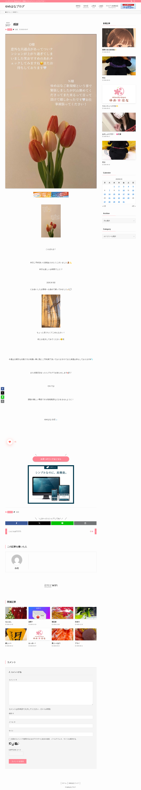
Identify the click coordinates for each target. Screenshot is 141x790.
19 (133, 194)
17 (124, 194)
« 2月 (104, 206)
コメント (13, 680)
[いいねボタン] (10, 442)
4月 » (134, 206)
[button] (16, 523)
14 (109, 194)
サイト (11, 731)
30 (119, 202)
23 (119, 198)
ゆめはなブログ (15, 6)
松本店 (9, 29)
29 (114, 202)
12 (133, 190)
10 (124, 190)
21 (109, 198)
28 (109, 202)
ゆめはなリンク (74, 783)
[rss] (131, 1)
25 (128, 198)
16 (119, 194)
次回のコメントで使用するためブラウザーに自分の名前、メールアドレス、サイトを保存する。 (44, 739)
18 (128, 194)
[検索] (134, 1)
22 (114, 198)
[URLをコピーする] (85, 523)
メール (12, 722)
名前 (11, 713)
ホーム (64, 783)
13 (105, 194)
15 (114, 194)
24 (124, 198)
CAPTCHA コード (15, 750)
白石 (16, 29)
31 (124, 202)
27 (105, 202)
